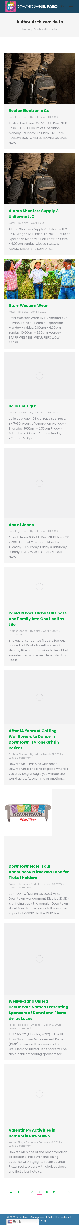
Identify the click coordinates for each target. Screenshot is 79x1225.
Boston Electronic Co (29, 110)
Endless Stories (18, 631)
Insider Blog (16, 1142)
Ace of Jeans (21, 524)
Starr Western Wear (28, 305)
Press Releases (18, 884)
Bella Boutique (23, 406)
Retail (12, 223)
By (35, 117)
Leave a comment (20, 758)
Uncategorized (18, 117)
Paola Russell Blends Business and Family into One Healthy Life (38, 618)
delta (57, 22)
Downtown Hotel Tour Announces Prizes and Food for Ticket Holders (39, 872)
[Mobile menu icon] (71, 6)
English (17, 1221)
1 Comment (16, 634)
